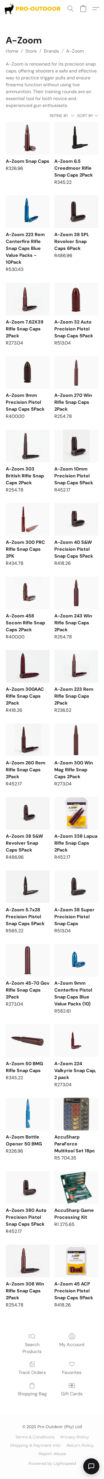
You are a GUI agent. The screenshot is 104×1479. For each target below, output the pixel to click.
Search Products (32, 1348)
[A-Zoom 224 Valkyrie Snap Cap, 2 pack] (76, 1040)
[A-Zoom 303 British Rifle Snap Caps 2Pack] (28, 446)
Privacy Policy (74, 1437)
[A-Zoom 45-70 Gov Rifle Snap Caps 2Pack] (28, 960)
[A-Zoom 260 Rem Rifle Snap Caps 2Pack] (28, 740)
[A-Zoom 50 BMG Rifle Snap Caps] (28, 1040)
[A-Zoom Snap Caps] (28, 138)
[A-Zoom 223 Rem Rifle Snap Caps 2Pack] (76, 666)
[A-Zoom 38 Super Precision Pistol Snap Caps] (76, 886)
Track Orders (32, 1372)
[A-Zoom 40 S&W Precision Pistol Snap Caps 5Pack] (76, 519)
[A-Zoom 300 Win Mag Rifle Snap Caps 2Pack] (76, 740)
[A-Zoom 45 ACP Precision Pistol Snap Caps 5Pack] (76, 1261)
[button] (34, 8)
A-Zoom (75, 51)
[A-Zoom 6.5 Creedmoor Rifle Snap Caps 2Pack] (76, 138)
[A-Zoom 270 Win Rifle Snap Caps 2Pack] (76, 372)
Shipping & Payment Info (35, 1445)
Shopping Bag (32, 1394)
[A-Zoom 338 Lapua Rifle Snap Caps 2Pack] (76, 813)
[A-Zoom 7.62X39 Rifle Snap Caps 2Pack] (28, 299)
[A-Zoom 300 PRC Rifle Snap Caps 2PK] (28, 519)
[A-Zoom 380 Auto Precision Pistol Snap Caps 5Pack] (28, 1187)
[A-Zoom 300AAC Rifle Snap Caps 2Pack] (28, 666)
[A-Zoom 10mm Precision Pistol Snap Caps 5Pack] (76, 446)
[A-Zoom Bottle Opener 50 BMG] (28, 1114)
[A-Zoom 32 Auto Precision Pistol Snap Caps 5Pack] (76, 299)
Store (31, 51)
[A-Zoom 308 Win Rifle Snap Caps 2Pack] (28, 1261)
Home (12, 51)
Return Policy (80, 1445)
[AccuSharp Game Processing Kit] (76, 1187)
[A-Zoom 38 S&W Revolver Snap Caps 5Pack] (28, 813)
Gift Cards (72, 1394)
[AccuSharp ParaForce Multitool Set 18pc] (76, 1114)
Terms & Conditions (35, 1437)
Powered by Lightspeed (52, 1463)
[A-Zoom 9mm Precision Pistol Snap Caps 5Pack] (28, 372)
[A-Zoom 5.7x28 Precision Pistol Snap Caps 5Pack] (28, 886)
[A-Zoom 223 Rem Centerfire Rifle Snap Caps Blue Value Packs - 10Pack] (28, 211)
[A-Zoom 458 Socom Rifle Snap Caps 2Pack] (28, 593)
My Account (72, 1345)
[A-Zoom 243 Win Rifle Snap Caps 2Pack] (76, 593)
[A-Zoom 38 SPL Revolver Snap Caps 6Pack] (76, 211)
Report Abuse (52, 1453)
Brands (51, 51)
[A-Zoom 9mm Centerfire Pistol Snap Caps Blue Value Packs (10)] (76, 960)
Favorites (71, 1372)
